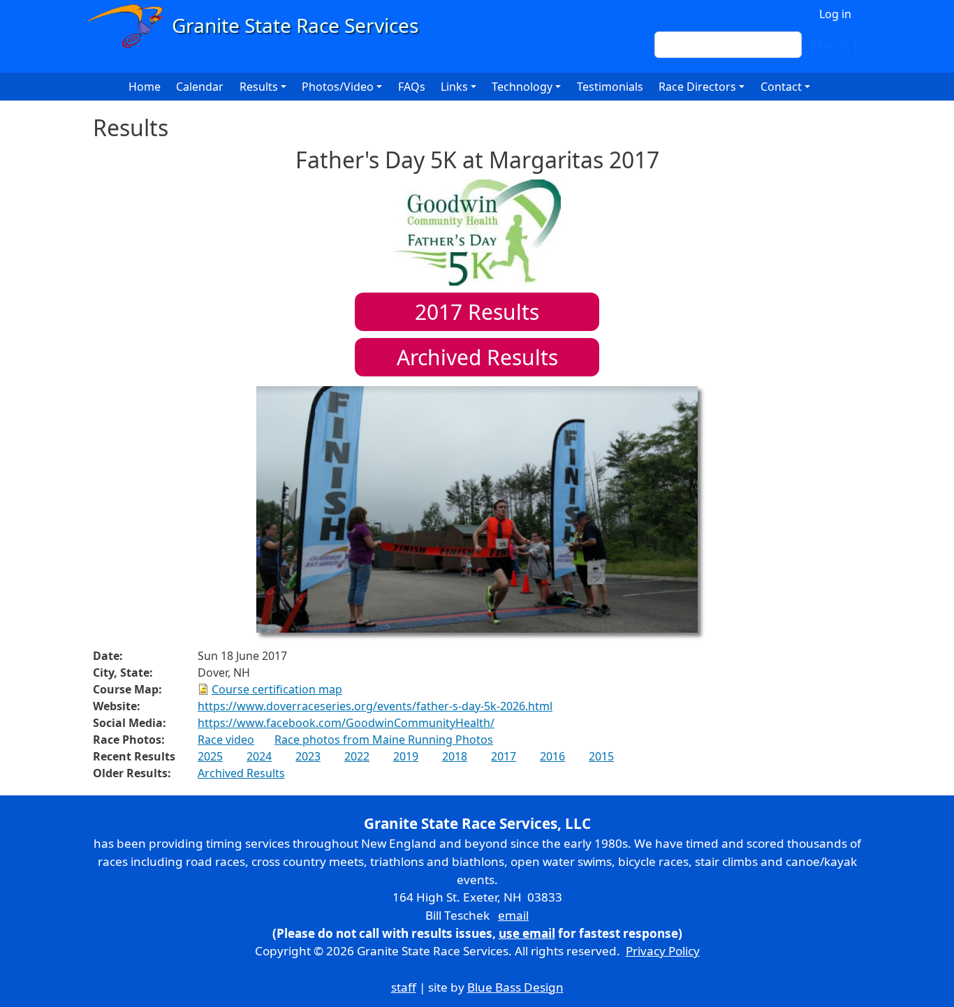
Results (477, 311)
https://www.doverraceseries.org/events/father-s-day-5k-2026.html (375, 706)
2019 (405, 756)
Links (454, 86)
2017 (503, 756)
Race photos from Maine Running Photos (383, 739)
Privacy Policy (663, 951)
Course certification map (277, 689)
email (513, 915)
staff (403, 987)
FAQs (411, 86)
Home (145, 86)
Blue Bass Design (515, 987)
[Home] (259, 26)
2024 (259, 756)
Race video (226, 739)
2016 (552, 756)
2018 (454, 756)
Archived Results (477, 357)
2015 (601, 756)
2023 (308, 756)
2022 (356, 756)
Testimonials (610, 86)
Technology (522, 86)
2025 (210, 756)
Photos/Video (338, 86)
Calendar (199, 86)
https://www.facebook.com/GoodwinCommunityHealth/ (346, 722)
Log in (835, 14)
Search (829, 44)
